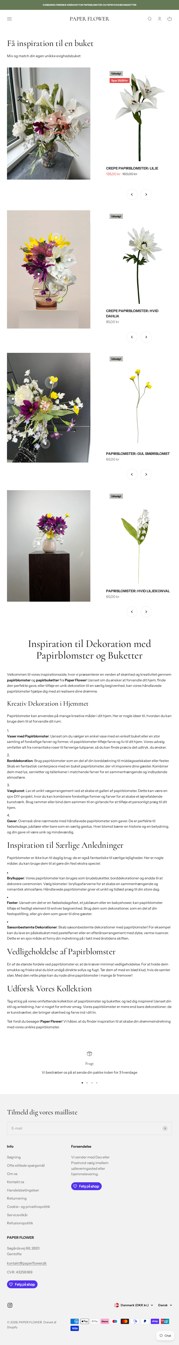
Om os (12, 1174)
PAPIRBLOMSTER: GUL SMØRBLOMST (138, 453)
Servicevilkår (17, 1215)
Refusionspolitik (20, 1223)
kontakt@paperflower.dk (27, 1263)
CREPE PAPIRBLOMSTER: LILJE (132, 168)
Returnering (17, 1198)
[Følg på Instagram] (10, 1305)
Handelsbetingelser (23, 1190)
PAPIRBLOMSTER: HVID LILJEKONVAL (138, 591)
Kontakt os (15, 1182)
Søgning (14, 1157)
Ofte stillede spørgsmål (26, 1165)
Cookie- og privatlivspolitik (28, 1206)
